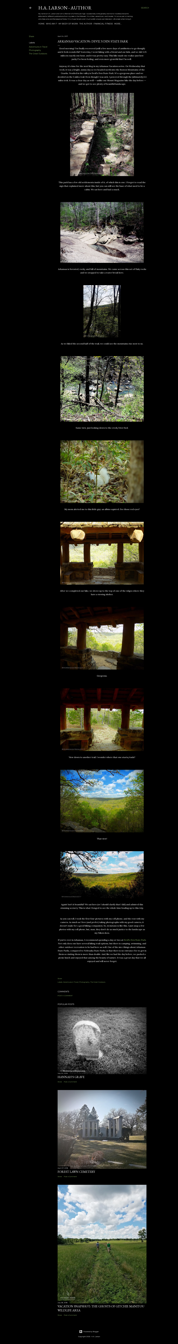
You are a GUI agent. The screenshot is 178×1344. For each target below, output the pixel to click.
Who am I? (51, 24)
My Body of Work (68, 24)
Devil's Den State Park (135, 940)
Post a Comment (65, 996)
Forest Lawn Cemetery (76, 1172)
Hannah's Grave (71, 1077)
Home (41, 24)
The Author (85, 24)
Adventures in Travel (38, 47)
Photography (35, 50)
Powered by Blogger (91, 1332)
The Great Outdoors (38, 53)
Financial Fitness (103, 24)
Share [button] (31, 36)
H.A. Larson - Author (65, 8)
